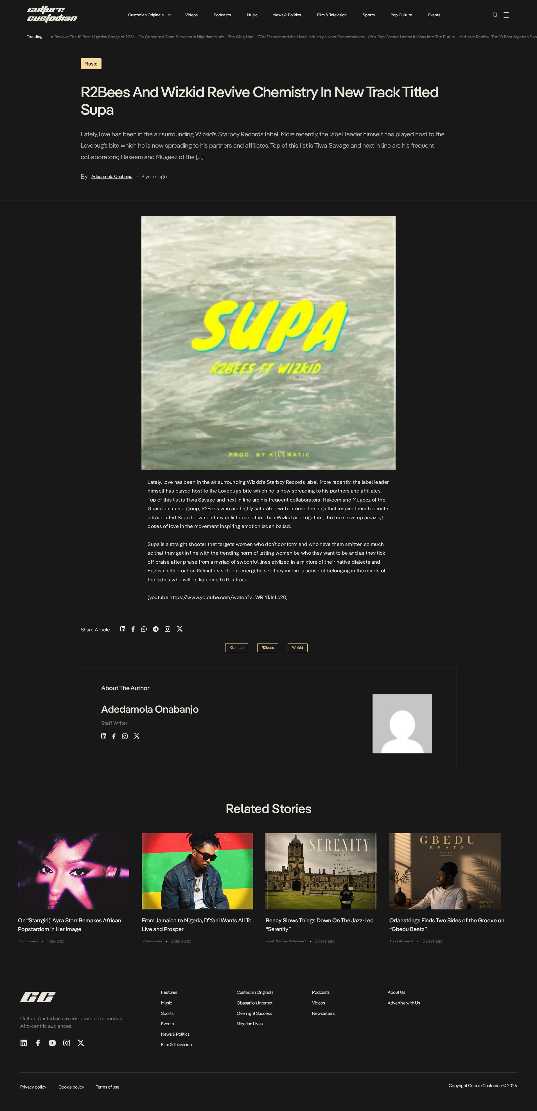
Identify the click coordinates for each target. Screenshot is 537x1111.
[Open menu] (506, 15)
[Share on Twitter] (179, 629)
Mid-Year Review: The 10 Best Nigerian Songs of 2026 (66, 37)
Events (434, 15)
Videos (191, 15)
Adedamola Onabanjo (111, 176)
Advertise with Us (404, 1003)
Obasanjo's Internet (254, 1003)
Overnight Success (254, 1013)
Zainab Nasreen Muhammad (286, 941)
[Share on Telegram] (156, 629)
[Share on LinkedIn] (122, 629)
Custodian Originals (146, 15)
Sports (369, 15)
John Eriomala (28, 941)
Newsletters (323, 1013)
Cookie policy (71, 1087)
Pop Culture (401, 15)
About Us (396, 992)
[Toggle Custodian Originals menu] (169, 15)
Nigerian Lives (250, 1023)
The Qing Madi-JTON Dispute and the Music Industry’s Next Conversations (276, 37)
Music (252, 15)
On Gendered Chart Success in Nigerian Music (161, 37)
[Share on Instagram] (167, 629)
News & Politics (287, 15)
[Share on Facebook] (133, 629)
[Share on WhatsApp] (144, 629)
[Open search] (495, 15)
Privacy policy (33, 1087)
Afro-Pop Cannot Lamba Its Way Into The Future (392, 37)
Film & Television (332, 15)
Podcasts (222, 15)
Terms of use (107, 1087)
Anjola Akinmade (401, 941)
